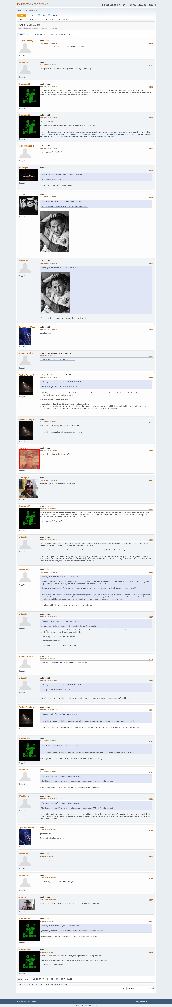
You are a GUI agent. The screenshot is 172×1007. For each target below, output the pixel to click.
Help (136, 1002)
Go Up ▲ (153, 1002)
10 (50, 34)
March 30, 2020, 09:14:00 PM (48, 709)
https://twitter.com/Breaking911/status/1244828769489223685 (63, 662)
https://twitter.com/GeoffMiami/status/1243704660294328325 (63, 432)
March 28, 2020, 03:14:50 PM (48, 572)
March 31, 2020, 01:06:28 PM (48, 741)
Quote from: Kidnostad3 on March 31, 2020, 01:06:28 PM (61, 776)
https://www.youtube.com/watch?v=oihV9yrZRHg (58, 645)
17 (67, 34)
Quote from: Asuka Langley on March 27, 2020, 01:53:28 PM (62, 382)
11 (52, 34)
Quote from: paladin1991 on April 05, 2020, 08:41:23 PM (61, 926)
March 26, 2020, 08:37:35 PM (48, 197)
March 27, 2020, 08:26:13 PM (48, 422)
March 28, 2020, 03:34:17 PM (48, 616)
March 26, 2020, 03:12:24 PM (48, 117)
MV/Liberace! (25, 796)
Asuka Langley (26, 40)
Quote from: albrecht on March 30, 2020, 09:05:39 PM (60, 714)
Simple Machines (31, 1001)
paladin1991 (25, 897)
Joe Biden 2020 (45, 41)
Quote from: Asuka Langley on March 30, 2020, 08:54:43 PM (62, 685)
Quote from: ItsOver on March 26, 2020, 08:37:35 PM (60, 268)
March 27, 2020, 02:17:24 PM (48, 377)
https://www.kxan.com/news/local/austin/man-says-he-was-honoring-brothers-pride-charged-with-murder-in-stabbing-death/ (85, 550)
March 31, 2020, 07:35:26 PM (48, 798)
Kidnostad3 (24, 84)
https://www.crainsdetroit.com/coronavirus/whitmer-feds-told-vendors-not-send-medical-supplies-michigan (78, 408)
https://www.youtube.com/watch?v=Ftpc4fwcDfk (57, 484)
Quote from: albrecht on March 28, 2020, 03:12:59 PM (60, 577)
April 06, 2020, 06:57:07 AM (48, 921)
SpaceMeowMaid (27, 327)
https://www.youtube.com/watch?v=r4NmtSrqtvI (57, 636)
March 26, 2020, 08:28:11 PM (48, 170)
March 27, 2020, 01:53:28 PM (48, 355)
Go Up (20, 979)
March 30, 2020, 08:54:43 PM (48, 659)
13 (57, 34)
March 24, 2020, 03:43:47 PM (48, 65)
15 (62, 34)
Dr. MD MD (24, 62)
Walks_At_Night (26, 375)
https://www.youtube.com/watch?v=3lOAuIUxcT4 (58, 860)
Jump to (123, 988)
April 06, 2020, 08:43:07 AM (48, 952)
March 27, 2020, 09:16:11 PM (48, 480)
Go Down (21, 34)
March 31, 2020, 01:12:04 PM (48, 772)
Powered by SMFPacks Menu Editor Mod (86, 1005)
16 (64, 34)
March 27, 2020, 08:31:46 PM (48, 450)
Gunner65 (24, 448)
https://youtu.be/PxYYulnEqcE (51, 521)
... (71, 34)
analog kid (24, 477)
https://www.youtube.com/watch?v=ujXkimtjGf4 (57, 881)
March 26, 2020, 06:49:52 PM (48, 148)
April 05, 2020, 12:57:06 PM (48, 856)
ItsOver (22, 194)
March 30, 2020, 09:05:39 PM (48, 680)
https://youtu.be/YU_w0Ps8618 (51, 965)
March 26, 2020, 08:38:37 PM (48, 263)
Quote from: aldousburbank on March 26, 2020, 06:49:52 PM (62, 174)
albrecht (23, 537)
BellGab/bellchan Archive (32, 4)
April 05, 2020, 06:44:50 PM (48, 878)
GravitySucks (25, 167)
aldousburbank (26, 146)
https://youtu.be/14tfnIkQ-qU (51, 152)
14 (59, 34)
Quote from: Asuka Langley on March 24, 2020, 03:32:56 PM (62, 201)
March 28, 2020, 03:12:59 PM (48, 539)
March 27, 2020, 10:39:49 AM (48, 329)
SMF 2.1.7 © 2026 (21, 1001)
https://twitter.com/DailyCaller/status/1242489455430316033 (62, 47)
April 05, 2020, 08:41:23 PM (48, 899)
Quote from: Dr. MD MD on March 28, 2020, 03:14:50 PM (61, 621)
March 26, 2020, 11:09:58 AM (48, 86)
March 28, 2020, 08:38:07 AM (48, 508)
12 (54, 34)
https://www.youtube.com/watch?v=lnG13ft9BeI (57, 359)
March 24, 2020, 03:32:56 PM (48, 43)
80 (73, 34)
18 (69, 34)
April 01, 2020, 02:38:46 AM (48, 830)
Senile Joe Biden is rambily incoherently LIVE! (55, 353)
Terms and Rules (144, 1002)
